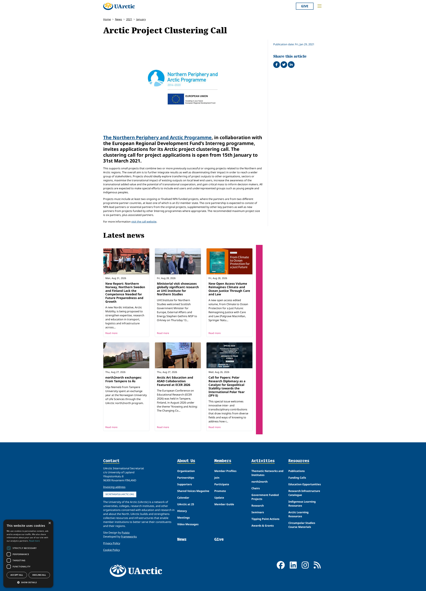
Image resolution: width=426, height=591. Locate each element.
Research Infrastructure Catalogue (304, 493)
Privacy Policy (111, 543)
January (141, 19)
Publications (296, 471)
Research (257, 505)
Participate (221, 484)
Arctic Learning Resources (298, 514)
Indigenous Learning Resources (302, 503)
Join (216, 477)
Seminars (257, 512)
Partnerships (185, 477)
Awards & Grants (262, 525)
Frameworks (129, 536)
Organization (186, 471)
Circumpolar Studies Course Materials (301, 525)
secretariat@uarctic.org (119, 494)
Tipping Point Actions (265, 519)
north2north (259, 481)
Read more (111, 333)
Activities (263, 461)
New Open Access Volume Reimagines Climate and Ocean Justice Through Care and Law (229, 289)
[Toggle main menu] (319, 6)
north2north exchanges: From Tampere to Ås (123, 379)
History (182, 511)
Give (304, 6)
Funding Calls (297, 477)
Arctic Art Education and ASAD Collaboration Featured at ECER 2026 (175, 381)
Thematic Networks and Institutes (267, 473)
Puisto (126, 532)
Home (107, 19)
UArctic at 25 (185, 504)
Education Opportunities (304, 484)
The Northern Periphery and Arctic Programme (157, 137)
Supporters (184, 484)
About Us (186, 461)
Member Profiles (225, 471)
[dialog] (28, 554)
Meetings (183, 517)
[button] (28, 582)
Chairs (255, 488)
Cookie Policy (111, 550)
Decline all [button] (39, 575)
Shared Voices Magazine (193, 491)
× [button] (49, 523)
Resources (298, 461)
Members (222, 461)
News (118, 19)
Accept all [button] (16, 575)
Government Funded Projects (265, 497)
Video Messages (188, 524)
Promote (220, 491)
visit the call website (143, 221)
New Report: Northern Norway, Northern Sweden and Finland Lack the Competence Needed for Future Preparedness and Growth (125, 292)
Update (219, 497)
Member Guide (224, 504)
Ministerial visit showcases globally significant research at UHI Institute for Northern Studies (178, 289)
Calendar (183, 497)
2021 (129, 19)
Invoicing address (114, 487)
